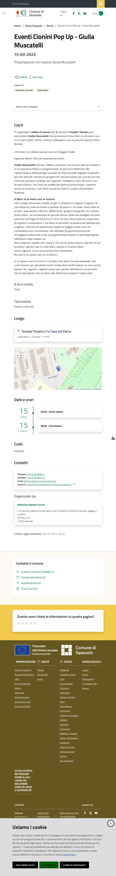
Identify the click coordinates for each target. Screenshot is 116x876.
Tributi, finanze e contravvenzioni (67, 749)
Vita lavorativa (66, 760)
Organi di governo (23, 670)
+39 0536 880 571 (36, 477)
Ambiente (64, 670)
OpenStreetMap (85, 389)
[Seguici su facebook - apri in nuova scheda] (72, 13)
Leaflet (76, 389)
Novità (45, 661)
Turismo (63, 756)
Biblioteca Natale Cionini (31, 505)
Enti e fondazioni (22, 683)
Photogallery (88, 679)
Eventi (50, 25)
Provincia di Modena (20, 3)
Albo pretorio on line (69, 813)
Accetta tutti (49, 865)
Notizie (40, 670)
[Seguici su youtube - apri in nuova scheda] (83, 13)
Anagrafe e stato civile (68, 677)
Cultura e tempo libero (67, 699)
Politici (18, 688)
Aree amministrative (24, 674)
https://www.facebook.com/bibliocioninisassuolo (49, 484)
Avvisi (40, 679)
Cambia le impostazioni (74, 865)
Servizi (68, 661)
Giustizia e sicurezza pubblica (69, 718)
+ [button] (18, 351)
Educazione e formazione (66, 709)
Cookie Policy (69, 854)
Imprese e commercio (65, 727)
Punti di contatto (23, 706)
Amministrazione (26, 661)
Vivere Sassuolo (33, 25)
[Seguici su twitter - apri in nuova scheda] (78, 13)
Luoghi (85, 670)
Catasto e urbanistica (65, 690)
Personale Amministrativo (22, 695)
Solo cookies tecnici (25, 865)
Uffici (17, 679)
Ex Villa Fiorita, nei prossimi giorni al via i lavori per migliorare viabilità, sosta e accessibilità (24, 780)
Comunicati (42, 674)
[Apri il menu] (4, 13)
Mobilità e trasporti (68, 733)
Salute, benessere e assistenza (69, 740)
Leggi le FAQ (43, 813)
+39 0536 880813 (36, 474)
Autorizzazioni (66, 683)
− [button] (18, 355)
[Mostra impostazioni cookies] (113, 438)
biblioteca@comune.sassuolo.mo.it (40, 481)
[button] (101, 13)
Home (17, 25)
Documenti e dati (23, 701)
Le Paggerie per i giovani (90, 686)
